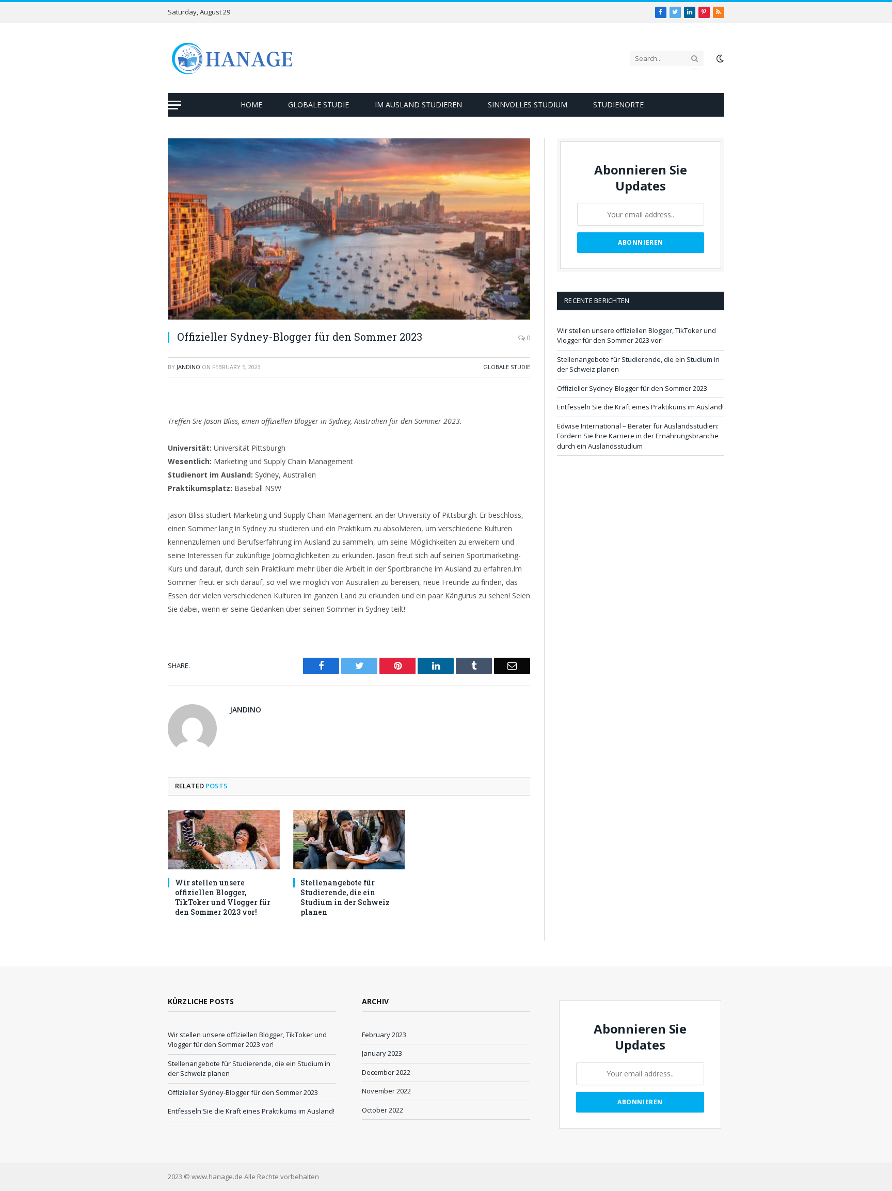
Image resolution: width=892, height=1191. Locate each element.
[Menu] (174, 105)
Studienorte (618, 104)
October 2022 (382, 1110)
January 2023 (382, 1053)
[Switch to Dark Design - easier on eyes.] (719, 58)
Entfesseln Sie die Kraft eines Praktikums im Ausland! (640, 406)
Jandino (188, 367)
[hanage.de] (232, 58)
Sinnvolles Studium (527, 104)
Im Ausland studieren (418, 104)
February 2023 (384, 1034)
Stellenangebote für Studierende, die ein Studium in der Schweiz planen (345, 897)
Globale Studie (318, 104)
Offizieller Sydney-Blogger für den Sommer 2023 (632, 388)
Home (251, 104)
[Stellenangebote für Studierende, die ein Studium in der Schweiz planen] (349, 839)
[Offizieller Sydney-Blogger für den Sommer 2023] (349, 229)
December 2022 (386, 1072)
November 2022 (386, 1090)
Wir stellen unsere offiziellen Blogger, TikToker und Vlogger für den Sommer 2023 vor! (222, 897)
